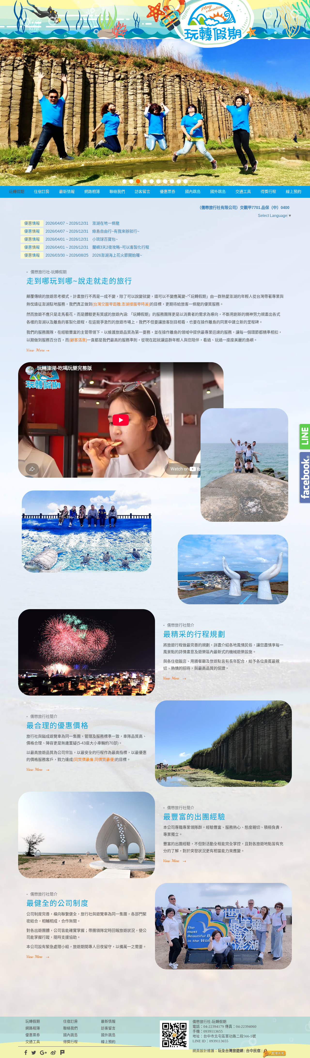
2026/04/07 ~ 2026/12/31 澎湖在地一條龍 (71, 223)
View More (35, 350)
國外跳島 (218, 192)
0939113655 (213, 1031)
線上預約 (293, 192)
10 (185, 181)
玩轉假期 (16, 192)
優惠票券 (167, 192)
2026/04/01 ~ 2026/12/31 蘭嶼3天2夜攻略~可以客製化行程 (86, 247)
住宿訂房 (41, 192)
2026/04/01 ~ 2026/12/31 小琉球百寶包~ (71, 239)
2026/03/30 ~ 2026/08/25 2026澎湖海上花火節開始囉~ (83, 255)
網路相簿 (92, 192)
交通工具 (243, 192)
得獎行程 (268, 192)
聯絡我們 (117, 192)
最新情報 (67, 192)
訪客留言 (142, 192)
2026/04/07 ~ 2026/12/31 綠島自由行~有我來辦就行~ (81, 231)
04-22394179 (213, 1026)
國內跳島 (193, 192)
